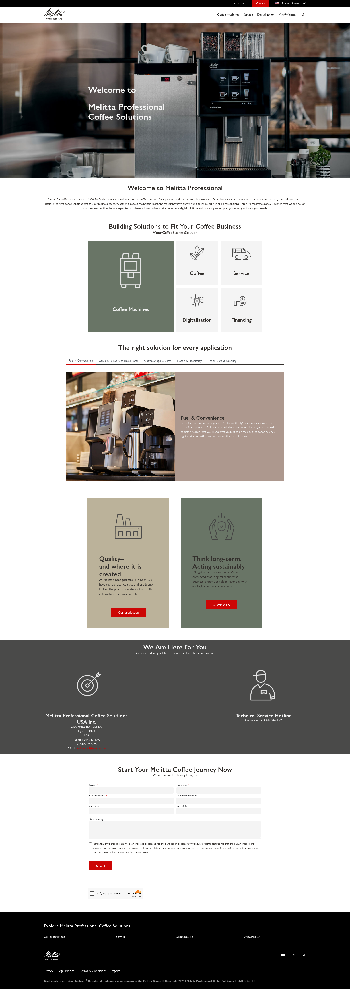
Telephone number (186, 795)
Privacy (48, 971)
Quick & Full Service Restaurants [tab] (118, 361)
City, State (181, 806)
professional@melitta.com (91, 748)
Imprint (115, 971)
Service (248, 14)
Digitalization (266, 14)
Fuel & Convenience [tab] (81, 360)
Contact (260, 3)
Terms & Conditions (93, 971)
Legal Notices (67, 971)
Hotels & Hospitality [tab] (189, 361)
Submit (100, 866)
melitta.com (238, 3)
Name (92, 785)
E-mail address (97, 795)
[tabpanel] (175, 423)
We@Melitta (287, 14)
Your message (96, 819)
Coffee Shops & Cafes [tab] (157, 361)
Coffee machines (228, 14)
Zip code (94, 806)
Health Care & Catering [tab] (221, 361)
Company (181, 785)
